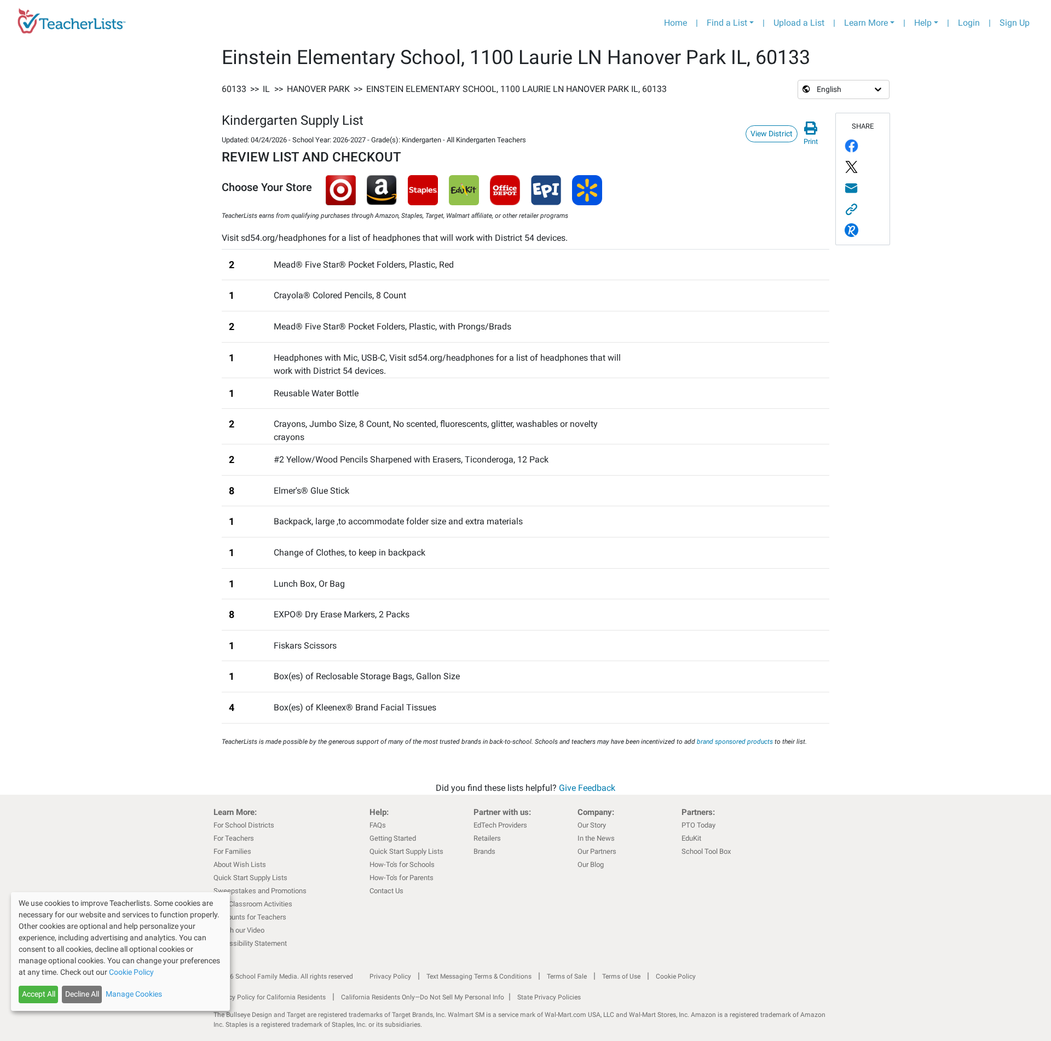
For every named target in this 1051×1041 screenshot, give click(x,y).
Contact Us (386, 891)
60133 (234, 89)
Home (675, 23)
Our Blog (591, 864)
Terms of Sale (567, 976)
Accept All (38, 994)
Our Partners (597, 851)
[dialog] (120, 951)
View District (771, 133)
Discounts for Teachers (249, 917)
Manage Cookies (134, 994)
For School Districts (243, 825)
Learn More (866, 23)
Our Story (592, 825)
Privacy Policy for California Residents (269, 997)
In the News (596, 838)
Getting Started (392, 838)
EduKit (691, 838)
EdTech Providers (500, 825)
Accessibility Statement (250, 943)
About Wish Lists (239, 864)
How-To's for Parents (401, 878)
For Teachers (233, 838)
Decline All (82, 994)
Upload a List (798, 23)
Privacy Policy (390, 976)
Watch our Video (238, 930)
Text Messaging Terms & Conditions (479, 976)
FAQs (377, 825)
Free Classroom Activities (252, 904)
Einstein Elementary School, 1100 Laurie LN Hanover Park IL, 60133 (516, 89)
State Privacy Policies (549, 997)
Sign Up (1015, 23)
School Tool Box (706, 851)
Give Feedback (587, 788)
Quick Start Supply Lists (250, 878)
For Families (232, 851)
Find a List (727, 23)
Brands (484, 851)
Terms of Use (621, 976)
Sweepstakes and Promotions (260, 891)
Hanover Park (318, 89)
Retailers (487, 838)
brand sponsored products (735, 741)
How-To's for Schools (402, 864)
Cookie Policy (676, 976)
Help (923, 23)
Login (969, 23)
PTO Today (698, 825)
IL (266, 89)
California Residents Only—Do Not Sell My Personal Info (422, 997)
